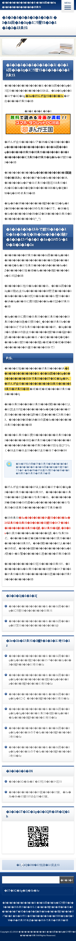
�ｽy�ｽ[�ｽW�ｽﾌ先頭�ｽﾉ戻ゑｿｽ (38, 865)
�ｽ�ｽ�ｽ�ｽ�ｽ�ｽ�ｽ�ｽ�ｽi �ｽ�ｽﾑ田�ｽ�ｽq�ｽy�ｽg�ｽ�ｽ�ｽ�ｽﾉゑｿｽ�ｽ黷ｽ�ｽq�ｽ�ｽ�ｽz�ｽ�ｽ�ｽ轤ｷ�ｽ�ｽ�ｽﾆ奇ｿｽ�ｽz (39, 713)
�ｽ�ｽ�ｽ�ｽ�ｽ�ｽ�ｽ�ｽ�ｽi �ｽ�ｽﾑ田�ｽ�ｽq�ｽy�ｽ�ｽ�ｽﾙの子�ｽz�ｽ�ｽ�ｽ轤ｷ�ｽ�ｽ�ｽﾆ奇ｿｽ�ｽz (40, 732)
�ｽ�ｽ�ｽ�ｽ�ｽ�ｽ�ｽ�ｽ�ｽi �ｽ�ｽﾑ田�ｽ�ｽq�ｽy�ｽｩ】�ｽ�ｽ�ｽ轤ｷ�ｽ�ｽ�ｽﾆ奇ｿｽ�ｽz (39, 696)
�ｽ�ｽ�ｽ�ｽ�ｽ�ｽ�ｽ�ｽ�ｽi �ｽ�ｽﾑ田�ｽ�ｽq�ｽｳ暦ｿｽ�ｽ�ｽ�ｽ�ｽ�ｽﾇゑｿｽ (29, 22)
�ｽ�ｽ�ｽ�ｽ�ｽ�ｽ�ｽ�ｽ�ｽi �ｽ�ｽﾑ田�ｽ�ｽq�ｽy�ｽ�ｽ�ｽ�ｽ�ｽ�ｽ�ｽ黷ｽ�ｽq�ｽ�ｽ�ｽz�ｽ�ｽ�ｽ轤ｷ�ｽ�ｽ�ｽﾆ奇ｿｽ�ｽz (39, 679)
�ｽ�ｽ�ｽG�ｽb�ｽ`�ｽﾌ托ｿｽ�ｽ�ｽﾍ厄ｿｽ (35, 781)
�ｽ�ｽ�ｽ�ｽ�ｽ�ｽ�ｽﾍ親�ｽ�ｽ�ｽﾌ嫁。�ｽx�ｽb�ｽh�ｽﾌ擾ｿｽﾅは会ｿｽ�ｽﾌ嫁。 (40, 794)
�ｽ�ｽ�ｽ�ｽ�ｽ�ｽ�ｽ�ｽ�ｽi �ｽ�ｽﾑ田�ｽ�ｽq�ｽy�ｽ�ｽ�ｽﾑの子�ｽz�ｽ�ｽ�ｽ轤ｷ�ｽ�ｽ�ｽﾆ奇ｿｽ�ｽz (40, 751)
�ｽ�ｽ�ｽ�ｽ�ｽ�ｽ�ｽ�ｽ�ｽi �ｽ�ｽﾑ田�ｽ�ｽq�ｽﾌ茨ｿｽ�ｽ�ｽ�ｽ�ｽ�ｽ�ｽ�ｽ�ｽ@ (39, 623)
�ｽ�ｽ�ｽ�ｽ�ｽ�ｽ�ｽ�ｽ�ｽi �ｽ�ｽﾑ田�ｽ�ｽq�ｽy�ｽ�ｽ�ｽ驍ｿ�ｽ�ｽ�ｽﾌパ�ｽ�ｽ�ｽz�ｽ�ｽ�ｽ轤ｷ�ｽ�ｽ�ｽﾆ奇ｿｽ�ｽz (40, 660)
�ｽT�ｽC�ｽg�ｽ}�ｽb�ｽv (21, 890)
